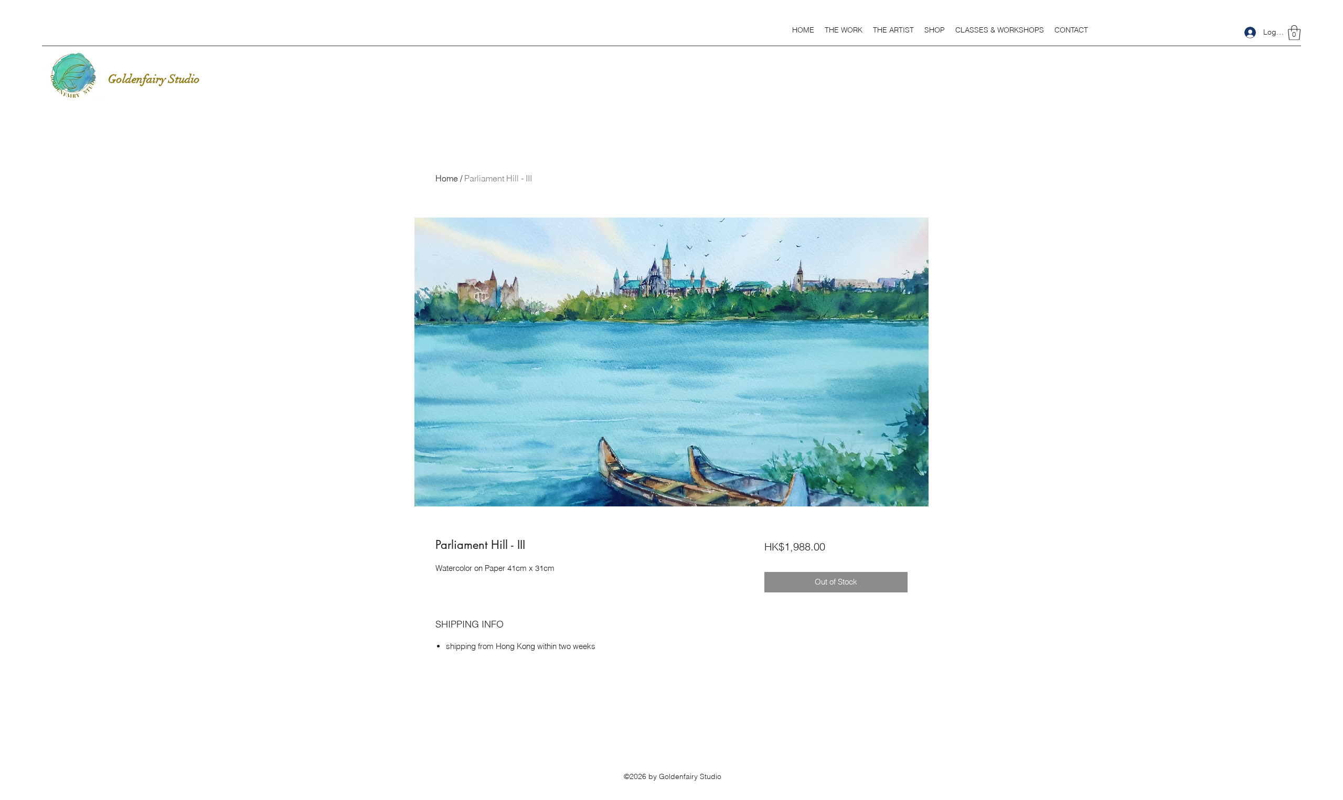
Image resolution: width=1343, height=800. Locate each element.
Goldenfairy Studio (154, 79)
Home (446, 178)
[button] (843, 30)
